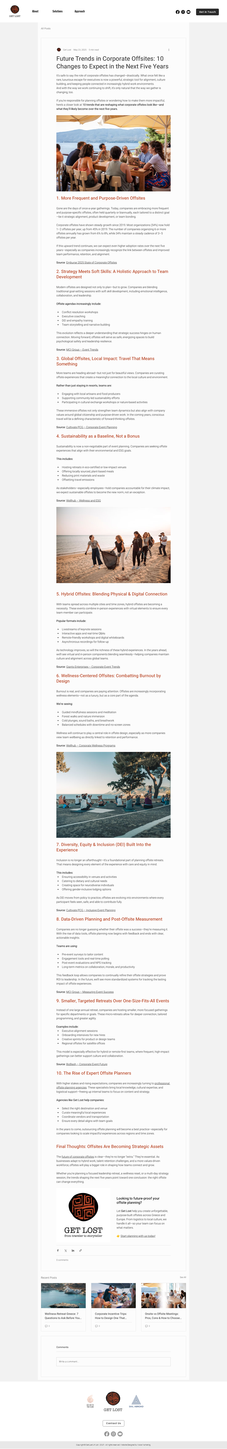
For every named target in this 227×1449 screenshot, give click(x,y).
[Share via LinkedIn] (72, 1250)
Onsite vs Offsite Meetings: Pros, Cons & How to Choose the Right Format (162, 1316)
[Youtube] (188, 12)
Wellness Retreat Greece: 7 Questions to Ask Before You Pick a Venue (62, 1316)
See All (183, 1277)
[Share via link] (80, 1250)
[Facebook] (178, 12)
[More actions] (169, 50)
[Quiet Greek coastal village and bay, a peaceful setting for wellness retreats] (63, 1295)
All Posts (45, 28)
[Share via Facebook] (57, 1250)
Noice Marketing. (144, 1445)
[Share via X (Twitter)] (65, 1250)
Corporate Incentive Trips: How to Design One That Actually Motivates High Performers (111, 1316)
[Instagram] (183, 12)
